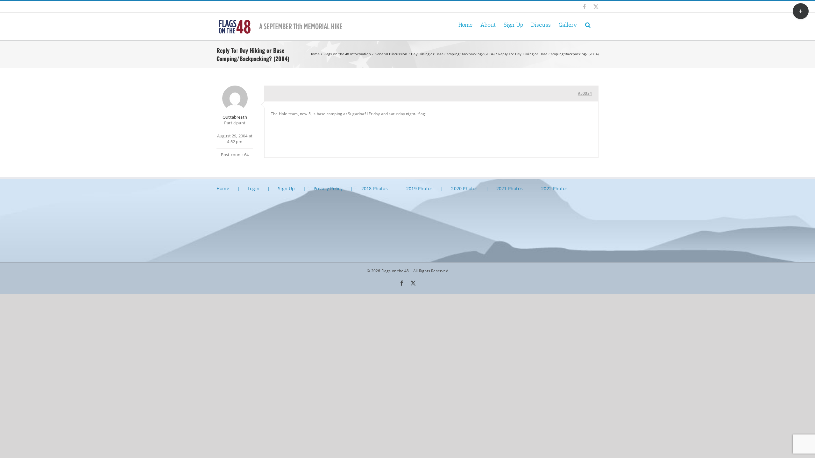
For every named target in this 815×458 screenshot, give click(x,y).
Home (222, 188)
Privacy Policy (328, 188)
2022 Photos (554, 188)
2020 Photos (464, 188)
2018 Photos (374, 188)
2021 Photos (509, 188)
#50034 (585, 93)
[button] (588, 24)
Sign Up (286, 188)
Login (253, 188)
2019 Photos (419, 188)
